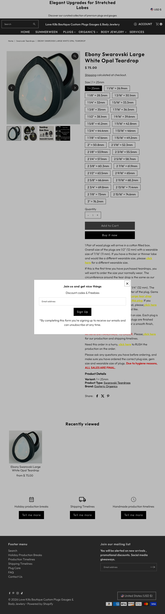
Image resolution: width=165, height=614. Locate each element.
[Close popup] (127, 283)
